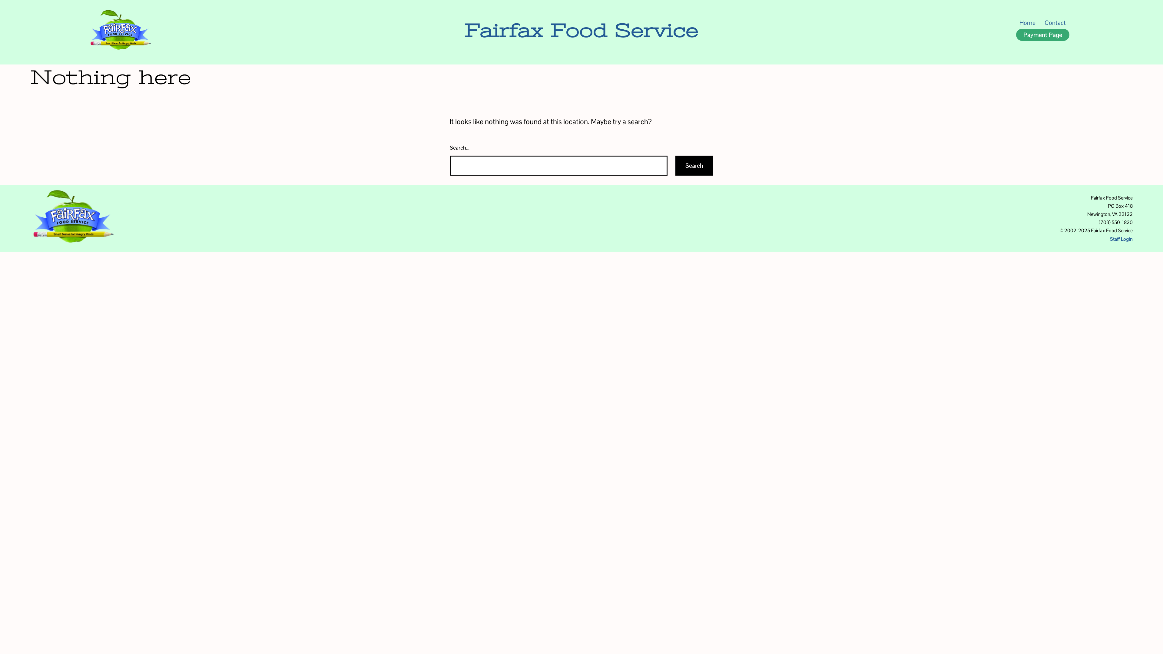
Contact (1055, 23)
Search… (459, 147)
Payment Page (1042, 35)
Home (1027, 23)
